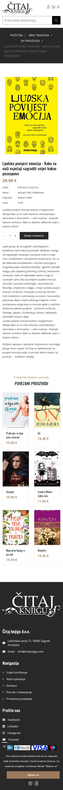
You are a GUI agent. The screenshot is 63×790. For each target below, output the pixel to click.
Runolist (42, 550)
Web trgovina (39, 35)
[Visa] (39, 748)
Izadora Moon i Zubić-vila (45, 494)
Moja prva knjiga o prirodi (15, 552)
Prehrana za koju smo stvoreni (14, 435)
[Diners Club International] (22, 748)
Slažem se (33, 775)
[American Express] (9, 748)
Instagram (13, 733)
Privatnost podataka (19, 699)
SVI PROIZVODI (30, 41)
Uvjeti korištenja (16, 672)
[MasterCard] (52, 748)
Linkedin (12, 726)
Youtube (13, 739)
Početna (16, 35)
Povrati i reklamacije (19, 692)
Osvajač (10, 492)
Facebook (14, 720)
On (39, 433)
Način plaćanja (15, 679)
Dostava (11, 686)
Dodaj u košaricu (34, 235)
